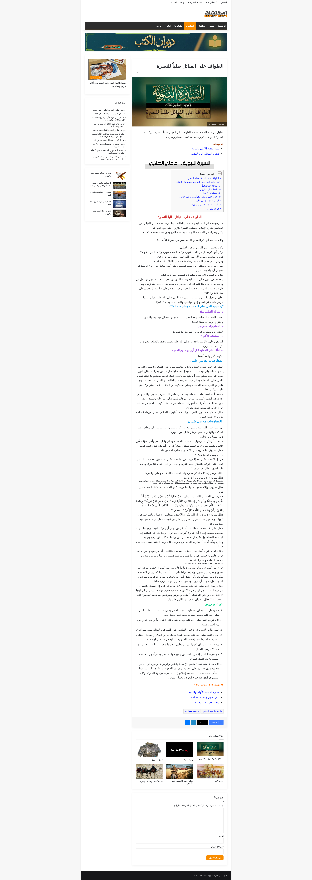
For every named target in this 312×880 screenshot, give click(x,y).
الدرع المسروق (157, 760)
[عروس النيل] (210, 771)
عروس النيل (219, 781)
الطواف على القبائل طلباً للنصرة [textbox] (180, 217)
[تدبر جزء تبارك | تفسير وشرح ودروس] (119, 176)
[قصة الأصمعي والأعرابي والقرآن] (149, 771)
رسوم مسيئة (188, 760)
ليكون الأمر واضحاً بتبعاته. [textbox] (209, 356)
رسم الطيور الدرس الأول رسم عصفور (108, 130)
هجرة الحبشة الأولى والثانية (204, 692)
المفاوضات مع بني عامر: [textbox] (207, 360)
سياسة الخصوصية (195, 2)
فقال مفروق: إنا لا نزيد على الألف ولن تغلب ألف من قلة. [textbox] (192, 450)
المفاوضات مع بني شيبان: (206, 204)
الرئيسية (222, 26)
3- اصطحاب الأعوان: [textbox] (212, 335)
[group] (180, 194)
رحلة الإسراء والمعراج (207, 702)
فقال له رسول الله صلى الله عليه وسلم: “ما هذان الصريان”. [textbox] (204, 563)
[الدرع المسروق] (149, 749)
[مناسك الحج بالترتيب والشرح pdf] (119, 195)
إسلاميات (190, 26)
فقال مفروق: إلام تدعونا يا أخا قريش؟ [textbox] (202, 477)
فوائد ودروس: (212, 208)
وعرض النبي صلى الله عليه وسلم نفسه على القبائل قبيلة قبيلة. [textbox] (188, 261)
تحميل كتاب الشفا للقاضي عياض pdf (109, 140)
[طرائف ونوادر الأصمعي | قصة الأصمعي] (179, 771)
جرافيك (202, 26)
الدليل (168, 26)
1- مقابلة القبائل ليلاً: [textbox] (212, 311)
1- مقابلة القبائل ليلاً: (211, 186)
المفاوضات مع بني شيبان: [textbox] (205, 421)
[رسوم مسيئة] (179, 749)
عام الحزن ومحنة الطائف (205, 697)
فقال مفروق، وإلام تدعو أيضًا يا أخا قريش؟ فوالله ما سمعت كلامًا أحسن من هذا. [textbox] (181, 489)
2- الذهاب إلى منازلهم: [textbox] (210, 326)
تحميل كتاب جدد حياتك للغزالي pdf (110, 114)
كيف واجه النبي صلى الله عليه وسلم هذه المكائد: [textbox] (195, 306)
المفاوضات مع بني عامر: (207, 200)
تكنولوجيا (178, 26)
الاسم (221, 836)
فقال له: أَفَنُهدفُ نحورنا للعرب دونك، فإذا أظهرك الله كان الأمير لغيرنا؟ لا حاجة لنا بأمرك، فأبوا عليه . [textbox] (180, 414)
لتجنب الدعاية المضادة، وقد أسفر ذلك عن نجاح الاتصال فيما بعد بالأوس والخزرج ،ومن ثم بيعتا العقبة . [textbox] (184, 319)
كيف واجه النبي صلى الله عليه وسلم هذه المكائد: (198, 182)
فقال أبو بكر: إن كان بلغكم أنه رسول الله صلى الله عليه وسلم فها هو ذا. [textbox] (184, 473)
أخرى (159, 26)
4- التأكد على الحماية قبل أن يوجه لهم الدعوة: (199, 197)
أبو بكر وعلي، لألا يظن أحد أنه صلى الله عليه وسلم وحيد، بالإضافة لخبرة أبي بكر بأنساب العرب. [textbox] (181, 344)
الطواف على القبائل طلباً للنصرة (203, 178)
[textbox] (178, 644)
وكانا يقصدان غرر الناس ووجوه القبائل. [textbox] (201, 247)
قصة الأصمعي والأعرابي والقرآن (151, 781)
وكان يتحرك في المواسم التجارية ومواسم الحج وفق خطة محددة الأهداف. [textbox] (182, 232)
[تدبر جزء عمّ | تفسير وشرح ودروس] (119, 213)
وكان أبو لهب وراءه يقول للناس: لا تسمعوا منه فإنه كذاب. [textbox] (192, 274)
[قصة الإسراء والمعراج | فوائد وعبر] (210, 749)
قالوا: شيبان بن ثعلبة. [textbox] (212, 436)
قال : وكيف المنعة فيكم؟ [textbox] (209, 454)
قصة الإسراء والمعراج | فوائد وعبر (211, 759)
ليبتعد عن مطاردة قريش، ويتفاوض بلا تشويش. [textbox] (197, 331)
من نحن (182, 2)
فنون (212, 26)
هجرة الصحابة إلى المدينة (205, 153)
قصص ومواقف (191, 711)
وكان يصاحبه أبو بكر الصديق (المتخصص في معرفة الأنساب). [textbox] (190, 240)
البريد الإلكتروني (217, 847)
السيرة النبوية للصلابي (212, 711)
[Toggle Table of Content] (218, 173)
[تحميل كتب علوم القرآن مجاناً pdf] (119, 204)
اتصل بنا (174, 2)
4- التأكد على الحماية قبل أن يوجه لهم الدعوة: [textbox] (197, 350)
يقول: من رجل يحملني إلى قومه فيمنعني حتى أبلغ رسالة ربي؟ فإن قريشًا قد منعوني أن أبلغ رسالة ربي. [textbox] (180, 268)
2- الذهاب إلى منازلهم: (210, 189)
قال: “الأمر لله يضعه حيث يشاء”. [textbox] (205, 407)
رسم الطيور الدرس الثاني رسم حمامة (109, 110)
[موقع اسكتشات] (215, 13)
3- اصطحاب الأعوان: (210, 193)
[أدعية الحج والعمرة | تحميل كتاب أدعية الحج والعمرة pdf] (119, 185)
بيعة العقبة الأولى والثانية (205, 148)
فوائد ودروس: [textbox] (214, 604)
